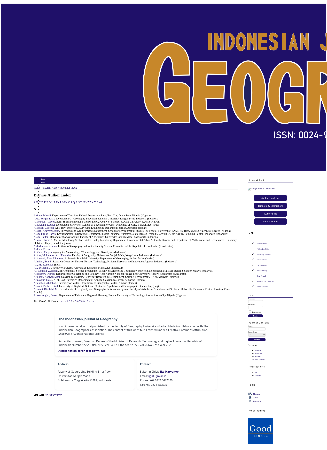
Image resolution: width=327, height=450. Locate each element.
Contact (43, 213)
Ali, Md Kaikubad (43, 264)
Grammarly (257, 401)
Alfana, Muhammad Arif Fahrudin (52, 255)
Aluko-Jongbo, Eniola (46, 295)
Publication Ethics (263, 249)
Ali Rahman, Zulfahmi (46, 270)
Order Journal (261, 276)
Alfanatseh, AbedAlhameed (49, 258)
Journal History (262, 270)
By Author (258, 353)
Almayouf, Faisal (43, 279)
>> (92, 301)
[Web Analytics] (39, 395)
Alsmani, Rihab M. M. (46, 289)
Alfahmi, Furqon (43, 252)
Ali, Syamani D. (42, 267)
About (43, 182)
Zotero (255, 398)
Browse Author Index (65, 187)
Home (43, 179)
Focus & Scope (262, 244)
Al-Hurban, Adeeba (44, 221)
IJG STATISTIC (54, 395)
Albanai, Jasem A (43, 240)
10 (86, 301)
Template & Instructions (270, 205)
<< (62, 301)
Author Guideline (270, 198)
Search (43, 191)
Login (43, 185)
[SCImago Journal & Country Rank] (261, 189)
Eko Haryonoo (169, 371)
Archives (44, 197)
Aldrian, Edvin (42, 249)
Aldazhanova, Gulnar (45, 246)
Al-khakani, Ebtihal (44, 224)
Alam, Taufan (41, 236)
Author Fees (270, 213)
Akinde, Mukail (42, 215)
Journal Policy (46, 207)
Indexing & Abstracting (49, 210)
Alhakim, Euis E (43, 261)
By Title (257, 356)
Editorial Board (262, 260)
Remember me (256, 312)
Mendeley (256, 394)
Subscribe (258, 376)
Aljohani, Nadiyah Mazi (47, 276)
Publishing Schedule (264, 254)
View (256, 373)
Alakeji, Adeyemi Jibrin (46, 230)
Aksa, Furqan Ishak (44, 218)
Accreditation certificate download (82, 351)
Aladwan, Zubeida (44, 227)
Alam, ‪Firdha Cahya (45, 233)
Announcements (47, 201)
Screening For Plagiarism (265, 281)
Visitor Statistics (262, 287)
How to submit (270, 221)
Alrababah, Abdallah (45, 283)
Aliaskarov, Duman (44, 273)
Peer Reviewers (262, 265)
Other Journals (259, 359)
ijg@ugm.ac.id (157, 376)
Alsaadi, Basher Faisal (46, 286)
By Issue (258, 350)
